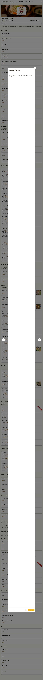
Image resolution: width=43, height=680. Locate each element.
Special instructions (13, 74)
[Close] (35, 68)
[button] (3, 341)
